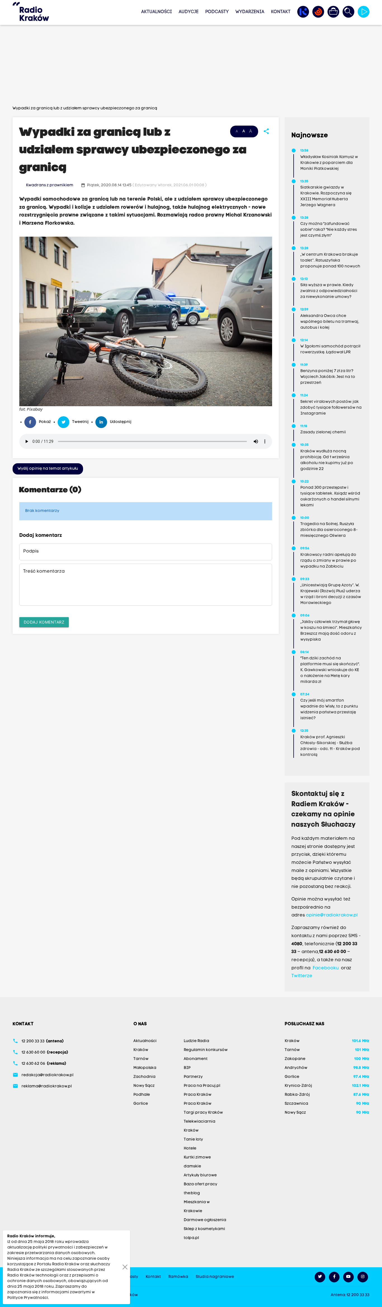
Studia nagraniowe (215, 1277)
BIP (187, 1068)
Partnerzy (193, 1077)
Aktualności (156, 12)
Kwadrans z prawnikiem (49, 185)
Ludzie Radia (196, 1041)
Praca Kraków (197, 1095)
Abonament (195, 1059)
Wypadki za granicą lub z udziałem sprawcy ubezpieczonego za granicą (85, 108)
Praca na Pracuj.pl (202, 1086)
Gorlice (140, 1104)
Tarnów (140, 1059)
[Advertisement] (191, 66)
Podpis (31, 551)
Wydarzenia (249, 12)
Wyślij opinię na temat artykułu (48, 469)
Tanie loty (193, 1139)
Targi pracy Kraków (203, 1113)
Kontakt (281, 12)
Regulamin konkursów (206, 1050)
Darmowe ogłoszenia (205, 1220)
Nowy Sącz (144, 1086)
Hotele (190, 1148)
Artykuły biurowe (200, 1175)
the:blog (192, 1193)
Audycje (189, 12)
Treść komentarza (44, 571)
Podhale (141, 1095)
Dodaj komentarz (44, 622)
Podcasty (217, 12)
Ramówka (178, 1277)
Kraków (140, 1050)
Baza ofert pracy (200, 1184)
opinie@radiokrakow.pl (332, 915)
